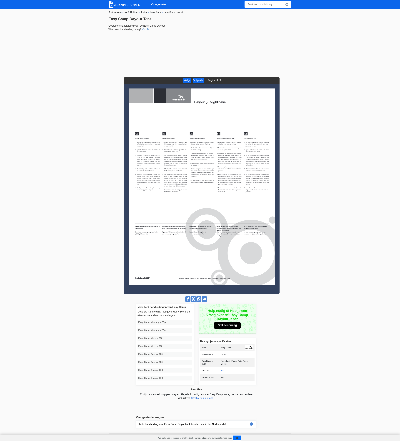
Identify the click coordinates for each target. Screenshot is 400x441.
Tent (223, 371)
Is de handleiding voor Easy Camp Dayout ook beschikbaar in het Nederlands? (182, 424)
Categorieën (158, 4)
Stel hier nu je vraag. (202, 398)
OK (237, 438)
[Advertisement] (199, 54)
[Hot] (143, 29)
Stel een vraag (227, 325)
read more (227, 438)
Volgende (198, 80)
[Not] (148, 29)
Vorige (187, 80)
